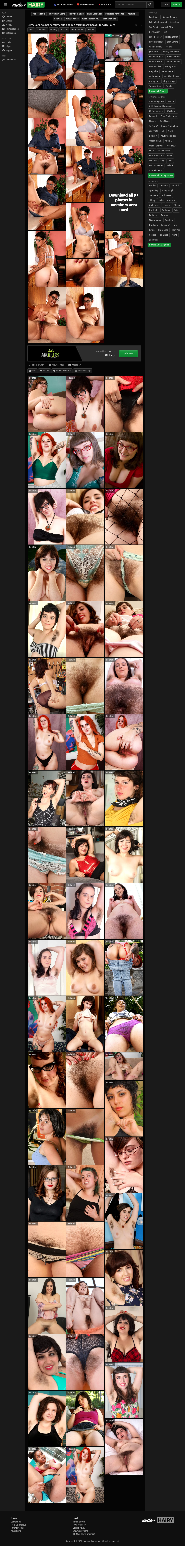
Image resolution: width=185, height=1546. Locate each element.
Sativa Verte (167, 71)
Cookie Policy (79, 1528)
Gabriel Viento (155, 170)
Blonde (177, 205)
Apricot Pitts (167, 27)
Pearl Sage (154, 17)
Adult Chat (132, 14)
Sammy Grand (155, 86)
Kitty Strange (169, 81)
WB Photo (153, 131)
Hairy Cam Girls (94, 14)
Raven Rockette (156, 42)
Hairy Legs (163, 230)
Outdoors (153, 225)
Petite (152, 230)
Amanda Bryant (156, 56)
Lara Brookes (155, 66)
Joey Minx (153, 71)
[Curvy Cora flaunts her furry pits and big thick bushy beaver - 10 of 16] (46, 202)
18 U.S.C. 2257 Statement (84, 1534)
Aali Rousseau (155, 47)
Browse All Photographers (161, 175)
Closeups (164, 185)
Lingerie (166, 205)
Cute (176, 210)
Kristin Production (169, 126)
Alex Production (156, 155)
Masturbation (155, 220)
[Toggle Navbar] (5, 5)
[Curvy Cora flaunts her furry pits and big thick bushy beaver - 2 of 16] (85, 61)
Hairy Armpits (77, 29)
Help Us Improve (18, 1525)
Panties (91, 29)
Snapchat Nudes (65, 4)
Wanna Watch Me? (90, 19)
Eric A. (152, 151)
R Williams (42, 29)
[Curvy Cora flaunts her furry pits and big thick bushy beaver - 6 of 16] (46, 146)
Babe (161, 200)
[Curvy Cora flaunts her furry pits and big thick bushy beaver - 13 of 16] (123, 259)
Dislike (46, 370)
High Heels (154, 205)
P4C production (156, 165)
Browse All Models (157, 91)
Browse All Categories (159, 245)
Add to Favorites (63, 370)
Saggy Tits (153, 240)
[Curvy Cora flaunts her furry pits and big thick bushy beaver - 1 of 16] (46, 61)
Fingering (165, 225)
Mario (170, 131)
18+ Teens (153, 195)
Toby (162, 160)
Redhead (153, 215)
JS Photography (156, 111)
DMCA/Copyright (80, 1531)
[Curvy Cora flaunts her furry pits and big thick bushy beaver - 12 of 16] (46, 259)
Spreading (153, 190)
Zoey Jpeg (174, 22)
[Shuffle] (135, 25)
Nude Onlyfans (86, 4)
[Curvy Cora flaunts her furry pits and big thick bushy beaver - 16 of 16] (85, 315)
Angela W (153, 126)
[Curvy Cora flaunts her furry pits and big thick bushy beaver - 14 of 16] (85, 273)
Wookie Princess (171, 76)
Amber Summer (173, 61)
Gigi (165, 32)
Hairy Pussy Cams (57, 14)
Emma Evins (172, 42)
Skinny (152, 200)
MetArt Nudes (72, 19)
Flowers (152, 121)
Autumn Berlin (155, 61)
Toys (175, 225)
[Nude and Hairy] (28, 5)
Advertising (16, 1531)
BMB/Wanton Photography (161, 106)
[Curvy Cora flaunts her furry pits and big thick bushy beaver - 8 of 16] (85, 174)
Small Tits (176, 185)
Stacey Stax (170, 66)
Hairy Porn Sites (76, 14)
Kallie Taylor (154, 76)
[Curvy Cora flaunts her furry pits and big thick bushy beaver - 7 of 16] (123, 132)
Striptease (166, 195)
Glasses (64, 29)
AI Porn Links (39, 14)
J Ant (170, 160)
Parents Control (18, 1528)
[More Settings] (141, 25)
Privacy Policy (79, 1525)
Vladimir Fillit (155, 141)
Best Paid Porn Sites (114, 14)
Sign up (176, 4)
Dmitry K (153, 136)
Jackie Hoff (154, 52)
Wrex (169, 155)
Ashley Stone (164, 151)
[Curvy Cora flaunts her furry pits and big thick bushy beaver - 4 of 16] (46, 104)
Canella (169, 86)
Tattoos (164, 215)
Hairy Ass (176, 230)
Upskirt (152, 235)
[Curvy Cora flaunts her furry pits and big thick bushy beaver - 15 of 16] (46, 315)
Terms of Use (79, 1522)
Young (174, 235)
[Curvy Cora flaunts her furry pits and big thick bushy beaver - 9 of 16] (123, 160)
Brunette (171, 200)
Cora (31, 29)
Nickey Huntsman (171, 52)
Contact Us (16, 1522)
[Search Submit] (150, 4)
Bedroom (166, 210)
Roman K (153, 116)
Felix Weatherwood (158, 22)
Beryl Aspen (154, 32)
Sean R (171, 101)
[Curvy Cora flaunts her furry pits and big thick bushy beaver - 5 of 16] (85, 118)
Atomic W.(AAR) (156, 146)
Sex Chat (58, 19)
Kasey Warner (173, 56)
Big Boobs (153, 210)
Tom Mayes (165, 121)
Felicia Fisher (155, 37)
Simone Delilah (170, 17)
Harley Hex (154, 81)
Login (165, 4)
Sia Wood (153, 27)
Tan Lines (163, 235)
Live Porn (106, 4)
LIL (163, 131)
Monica (169, 47)
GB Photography (156, 101)
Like (34, 370)
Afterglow (171, 146)
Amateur (169, 220)
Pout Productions (168, 136)
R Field (169, 165)
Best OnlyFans (109, 19)
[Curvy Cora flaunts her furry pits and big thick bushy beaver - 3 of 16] (123, 89)
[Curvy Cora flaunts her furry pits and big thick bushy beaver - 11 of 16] (85, 230)
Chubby (53, 29)
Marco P (153, 160)
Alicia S (168, 141)
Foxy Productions (169, 116)
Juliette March (171, 37)
